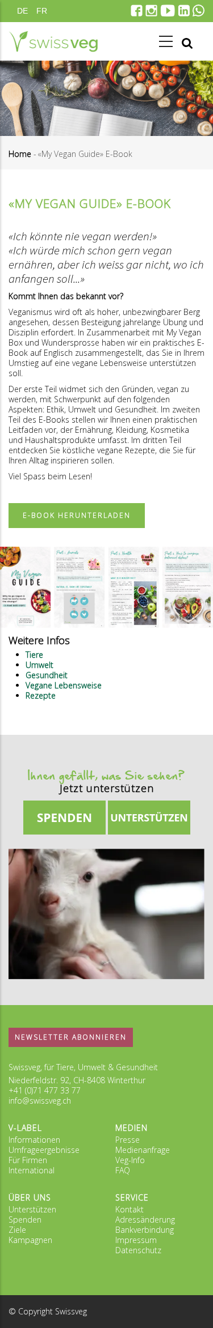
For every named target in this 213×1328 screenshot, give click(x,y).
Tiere (34, 654)
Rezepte (41, 695)
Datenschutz (138, 1250)
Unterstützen (32, 1209)
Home (20, 153)
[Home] (53, 41)
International (32, 1170)
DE (22, 10)
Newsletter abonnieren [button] (71, 1037)
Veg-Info (130, 1160)
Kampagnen (30, 1240)
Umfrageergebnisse (44, 1149)
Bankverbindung (144, 1229)
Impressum (136, 1240)
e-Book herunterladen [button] (77, 515)
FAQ (122, 1170)
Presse (127, 1139)
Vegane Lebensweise (64, 685)
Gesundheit (47, 675)
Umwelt (39, 664)
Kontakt (129, 1209)
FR (41, 10)
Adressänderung (145, 1219)
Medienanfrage (142, 1149)
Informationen (34, 1139)
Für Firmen (28, 1160)
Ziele (17, 1229)
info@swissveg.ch (40, 1100)
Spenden (25, 1219)
